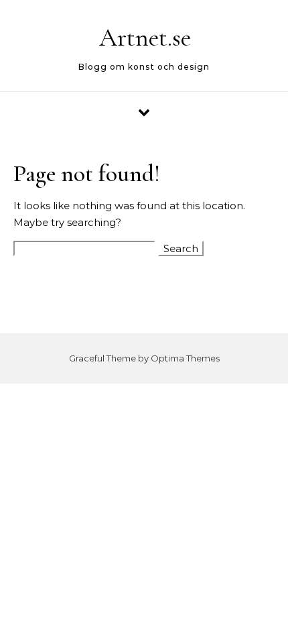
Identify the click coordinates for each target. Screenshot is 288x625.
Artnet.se (145, 37)
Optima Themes (185, 358)
